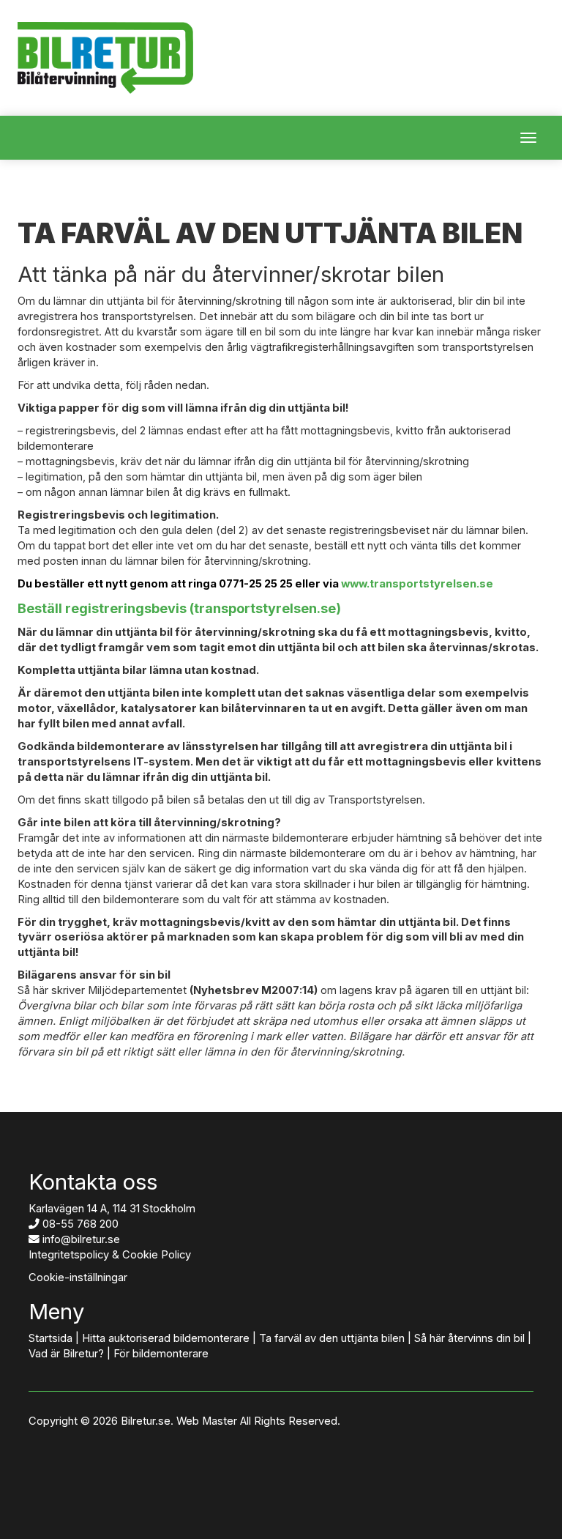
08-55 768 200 (80, 1224)
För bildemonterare (161, 1353)
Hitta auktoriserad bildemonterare (166, 1338)
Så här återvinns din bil (469, 1338)
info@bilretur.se (81, 1239)
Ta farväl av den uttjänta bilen (332, 1338)
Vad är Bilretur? (66, 1353)
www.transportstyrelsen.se (417, 583)
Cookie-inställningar (78, 1277)
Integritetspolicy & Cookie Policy (110, 1254)
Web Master (206, 1421)
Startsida (50, 1338)
